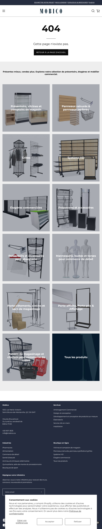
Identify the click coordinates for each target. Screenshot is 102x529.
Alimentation (7, 451)
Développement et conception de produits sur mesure (75, 416)
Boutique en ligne (61, 443)
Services (57, 405)
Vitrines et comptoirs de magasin (66, 448)
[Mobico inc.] (51, 11)
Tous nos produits (60, 461)
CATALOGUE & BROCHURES (78, 2)
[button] (93, 11)
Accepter (49, 521)
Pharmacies (7, 448)
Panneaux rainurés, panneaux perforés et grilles (72, 451)
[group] (51, 2)
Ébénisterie (58, 420)
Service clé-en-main (61, 423)
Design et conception (62, 413)
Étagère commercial (61, 458)
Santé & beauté (8, 458)
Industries (6, 443)
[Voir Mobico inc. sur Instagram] (3, 520)
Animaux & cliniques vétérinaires (15, 461)
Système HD (58, 454)
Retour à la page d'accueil (51, 52)
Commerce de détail (10, 454)
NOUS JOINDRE (60, 2)
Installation (58, 426)
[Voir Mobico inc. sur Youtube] (3, 525)
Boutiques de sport (10, 468)
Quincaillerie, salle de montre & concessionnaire (22, 464)
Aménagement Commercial (64, 410)
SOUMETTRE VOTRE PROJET (44, 2)
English (92, 2)
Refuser (78, 521)
